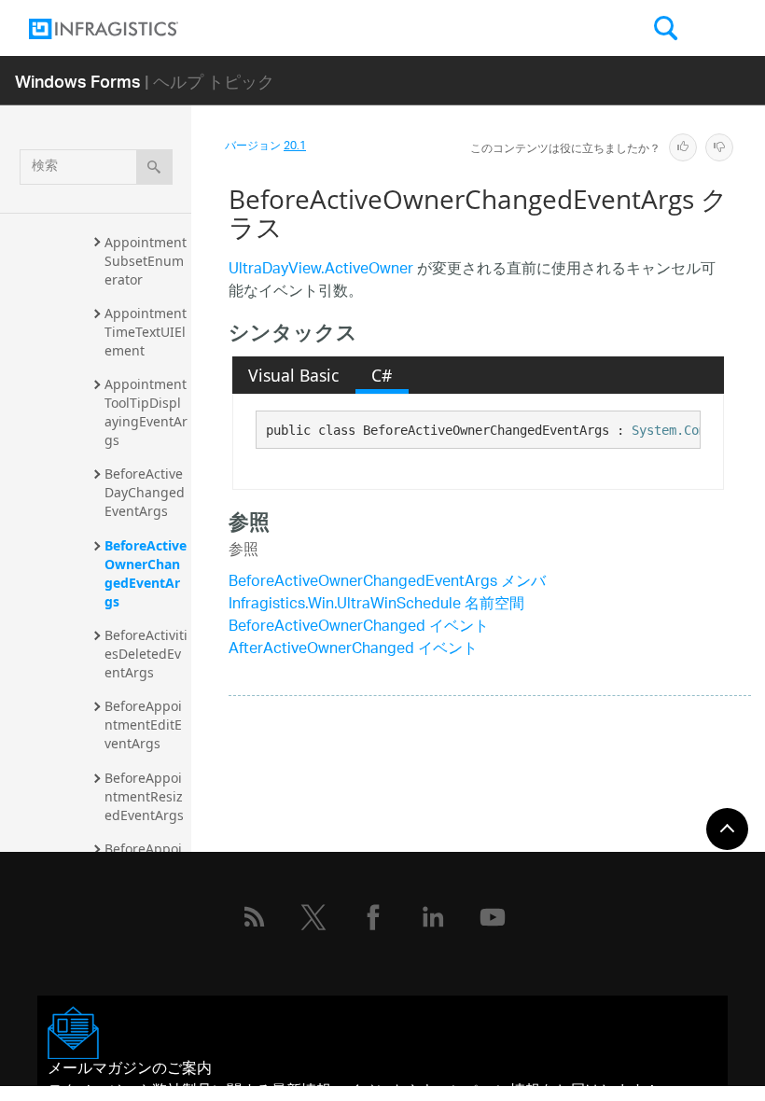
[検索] (154, 167)
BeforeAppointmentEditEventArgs (143, 724)
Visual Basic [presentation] (293, 375)
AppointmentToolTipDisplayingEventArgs (146, 412)
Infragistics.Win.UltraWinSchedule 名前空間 (376, 605)
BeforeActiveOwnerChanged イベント (359, 627)
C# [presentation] (381, 375)
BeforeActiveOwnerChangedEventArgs (145, 573)
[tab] (293, 375)
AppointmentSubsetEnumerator (145, 260)
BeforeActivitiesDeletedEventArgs (146, 653)
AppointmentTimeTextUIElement (145, 331)
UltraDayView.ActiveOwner (321, 270)
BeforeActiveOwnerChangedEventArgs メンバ (387, 582)
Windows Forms (78, 81)
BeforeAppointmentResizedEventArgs (144, 796)
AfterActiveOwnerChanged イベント (353, 649)
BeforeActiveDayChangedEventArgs (144, 492)
